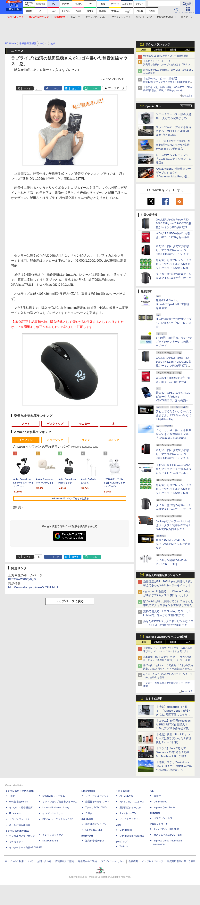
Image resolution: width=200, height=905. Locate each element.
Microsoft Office (165, 16)
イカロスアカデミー (130, 819)
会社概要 (133, 861)
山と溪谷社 (87, 819)
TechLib (124, 846)
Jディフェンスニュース (132, 801)
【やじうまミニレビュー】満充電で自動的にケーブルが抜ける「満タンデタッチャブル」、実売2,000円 (167, 64)
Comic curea (160, 801)
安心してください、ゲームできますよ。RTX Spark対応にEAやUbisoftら (173, 415)
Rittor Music (88, 791)
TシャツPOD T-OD (96, 807)
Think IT (13, 795)
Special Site (153, 106)
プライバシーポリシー (112, 861)
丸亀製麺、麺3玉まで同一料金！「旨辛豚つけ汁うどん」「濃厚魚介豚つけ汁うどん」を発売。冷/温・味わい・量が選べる (167, 660)
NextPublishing (50, 840)
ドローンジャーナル (19, 819)
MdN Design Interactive (132, 835)
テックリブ (121, 841)
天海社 (157, 795)
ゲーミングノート (121, 16)
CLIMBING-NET (93, 830)
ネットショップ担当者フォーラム (60, 801)
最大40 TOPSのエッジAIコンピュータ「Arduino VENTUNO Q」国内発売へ (174, 396)
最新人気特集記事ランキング (163, 575)
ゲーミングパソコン (95, 16)
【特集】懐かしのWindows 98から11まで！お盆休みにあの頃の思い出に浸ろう (174, 766)
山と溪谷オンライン (95, 824)
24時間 (158, 49)
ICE (152, 791)
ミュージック (55, 439)
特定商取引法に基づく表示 (181, 861)
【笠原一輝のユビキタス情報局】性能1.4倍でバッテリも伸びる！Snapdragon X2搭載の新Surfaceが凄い (166, 82)
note (95, 88)
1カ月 (187, 49)
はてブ (75, 88)
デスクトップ (55, 423)
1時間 (143, 49)
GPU (138, 16)
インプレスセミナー (52, 813)
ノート (26, 423)
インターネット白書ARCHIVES (25, 847)
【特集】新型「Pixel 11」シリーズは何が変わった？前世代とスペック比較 (173, 738)
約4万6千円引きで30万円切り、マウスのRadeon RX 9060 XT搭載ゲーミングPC (172, 250)
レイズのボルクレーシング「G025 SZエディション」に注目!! (174, 158)
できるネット (16, 841)
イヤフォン (26, 439)
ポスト (27, 88)
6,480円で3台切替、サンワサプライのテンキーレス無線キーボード (174, 341)
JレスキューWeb (128, 813)
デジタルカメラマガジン (22, 835)
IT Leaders (15, 813)
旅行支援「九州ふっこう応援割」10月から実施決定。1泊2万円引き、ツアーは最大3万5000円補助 (168, 668)
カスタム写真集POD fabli (168, 834)
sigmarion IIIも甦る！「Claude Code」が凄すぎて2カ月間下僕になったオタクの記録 (167, 595)
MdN (118, 825)
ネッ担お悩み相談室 (19, 825)
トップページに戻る (70, 601)
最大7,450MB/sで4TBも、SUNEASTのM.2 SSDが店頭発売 (173, 543)
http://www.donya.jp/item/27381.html (33, 587)
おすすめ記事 (154, 698)
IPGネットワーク (159, 824)
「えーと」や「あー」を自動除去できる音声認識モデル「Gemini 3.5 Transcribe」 (173, 434)
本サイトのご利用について (19, 861)
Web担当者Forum (18, 801)
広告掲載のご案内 (64, 861)
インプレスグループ (152, 861)
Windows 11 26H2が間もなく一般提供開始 (165, 55)
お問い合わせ (44, 861)
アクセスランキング (158, 44)
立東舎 (88, 813)
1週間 (173, 49)
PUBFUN (155, 813)
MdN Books (126, 830)
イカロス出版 (123, 791)
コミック (113, 439)
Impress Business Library (55, 807)
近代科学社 (87, 835)
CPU (149, 16)
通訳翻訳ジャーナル (130, 807)
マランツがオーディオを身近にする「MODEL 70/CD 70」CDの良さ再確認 (174, 131)
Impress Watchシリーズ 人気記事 (167, 636)
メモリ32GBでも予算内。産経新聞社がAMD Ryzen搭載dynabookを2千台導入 (173, 144)
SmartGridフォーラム (53, 795)
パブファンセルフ (163, 818)
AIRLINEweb (126, 795)
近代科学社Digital (94, 840)
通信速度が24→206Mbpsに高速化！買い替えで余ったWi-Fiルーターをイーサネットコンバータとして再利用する (168, 585)
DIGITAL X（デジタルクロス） (58, 819)
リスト (39, 88)
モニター (75, 16)
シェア (56, 88)
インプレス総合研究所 (21, 807)
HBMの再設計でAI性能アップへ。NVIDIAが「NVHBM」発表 (174, 322)
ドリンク (84, 439)
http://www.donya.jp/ (22, 579)
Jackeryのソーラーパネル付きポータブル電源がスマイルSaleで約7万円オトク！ (173, 525)
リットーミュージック (97, 795)
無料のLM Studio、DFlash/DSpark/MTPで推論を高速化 (172, 304)
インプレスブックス (52, 834)
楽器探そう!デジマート (97, 801)
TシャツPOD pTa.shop (166, 829)
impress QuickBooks (164, 807)
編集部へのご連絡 (87, 861)
